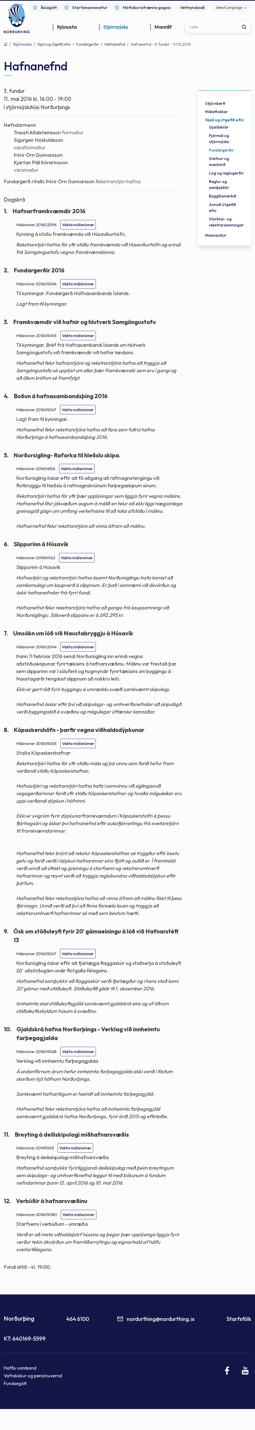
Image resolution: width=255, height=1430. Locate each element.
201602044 (46, 646)
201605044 (46, 283)
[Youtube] (245, 1371)
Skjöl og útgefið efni (54, 44)
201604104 (45, 468)
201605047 (46, 409)
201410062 (45, 557)
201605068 (46, 1051)
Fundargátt (15, 1383)
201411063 (45, 1147)
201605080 (46, 1214)
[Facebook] (227, 1371)
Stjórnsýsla (22, 44)
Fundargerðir (87, 44)
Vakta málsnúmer (78, 224)
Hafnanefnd (114, 44)
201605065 (46, 743)
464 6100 (77, 1318)
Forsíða (5, 44)
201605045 (46, 335)
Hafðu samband (20, 1368)
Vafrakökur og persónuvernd (33, 1376)
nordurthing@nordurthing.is (160, 1318)
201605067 (46, 953)
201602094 (46, 224)
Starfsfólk (238, 1318)
